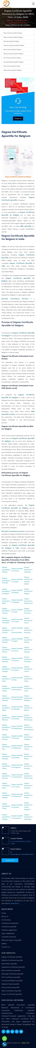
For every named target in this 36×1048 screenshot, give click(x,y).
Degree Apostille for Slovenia (6, 776)
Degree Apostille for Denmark (28, 630)
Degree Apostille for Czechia (6, 630)
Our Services (6, 920)
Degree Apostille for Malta (6, 708)
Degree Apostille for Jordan (6, 688)
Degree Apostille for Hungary (6, 669)
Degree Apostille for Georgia (28, 649)
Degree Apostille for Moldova (6, 717)
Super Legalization (8, 933)
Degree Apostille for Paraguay (28, 737)
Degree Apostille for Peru (6, 746)
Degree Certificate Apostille (17, 23)
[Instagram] (17, 1032)
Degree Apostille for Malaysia (28, 698)
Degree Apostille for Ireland (28, 669)
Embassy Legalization (9, 930)
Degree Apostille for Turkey (6, 806)
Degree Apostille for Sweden (6, 795)
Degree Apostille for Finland (6, 649)
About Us (5, 916)
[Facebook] (4, 1032)
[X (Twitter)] (8, 1032)
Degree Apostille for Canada (6, 611)
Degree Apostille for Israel (6, 678)
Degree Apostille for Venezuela (28, 817)
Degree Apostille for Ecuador (6, 640)
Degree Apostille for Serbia (6, 766)
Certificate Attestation (10, 923)
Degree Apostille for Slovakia (28, 766)
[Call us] (4, 1044)
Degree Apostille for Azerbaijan (6, 591)
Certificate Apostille (21, 20)
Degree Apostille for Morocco (6, 727)
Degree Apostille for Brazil (6, 601)
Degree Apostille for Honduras (28, 659)
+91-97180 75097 (18, 841)
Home (11, 20)
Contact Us (18, 118)
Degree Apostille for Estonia (28, 640)
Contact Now (10, 860)
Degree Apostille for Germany (6, 659)
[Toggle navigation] (33, 4)
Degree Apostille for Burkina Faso (28, 601)
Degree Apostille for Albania (6, 569)
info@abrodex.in (28, 854)
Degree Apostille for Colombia (28, 611)
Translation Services (9, 937)
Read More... (15, 903)
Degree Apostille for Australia (6, 580)
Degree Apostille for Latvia (28, 688)
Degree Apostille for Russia (28, 756)
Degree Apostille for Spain (6, 785)
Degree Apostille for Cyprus (28, 620)
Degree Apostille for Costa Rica (6, 620)
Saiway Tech (25, 1043)
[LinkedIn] (12, 1032)
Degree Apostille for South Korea (28, 776)
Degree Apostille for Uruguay (6, 817)
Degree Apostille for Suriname (28, 785)
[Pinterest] (21, 1032)
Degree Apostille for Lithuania (6, 698)
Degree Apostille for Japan (28, 678)
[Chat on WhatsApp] (4, 1038)
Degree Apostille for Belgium (28, 591)
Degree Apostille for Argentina (28, 569)
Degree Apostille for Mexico (28, 708)
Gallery (4, 944)
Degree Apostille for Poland (28, 746)
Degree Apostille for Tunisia (28, 795)
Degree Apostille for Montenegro (28, 717)
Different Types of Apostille (11, 940)
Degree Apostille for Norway (6, 737)
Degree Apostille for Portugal (6, 756)
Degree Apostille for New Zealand (28, 727)
